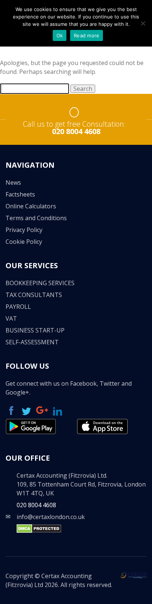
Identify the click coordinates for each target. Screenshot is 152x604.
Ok (59, 35)
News (13, 182)
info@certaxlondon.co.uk (51, 517)
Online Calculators (31, 206)
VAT (11, 318)
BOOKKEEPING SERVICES (40, 283)
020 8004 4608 (76, 131)
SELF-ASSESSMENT (32, 342)
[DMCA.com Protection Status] (39, 531)
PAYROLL (18, 307)
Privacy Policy (24, 230)
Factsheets (20, 194)
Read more (86, 35)
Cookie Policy (24, 242)
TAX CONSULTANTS (34, 295)
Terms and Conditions (36, 218)
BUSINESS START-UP (35, 330)
